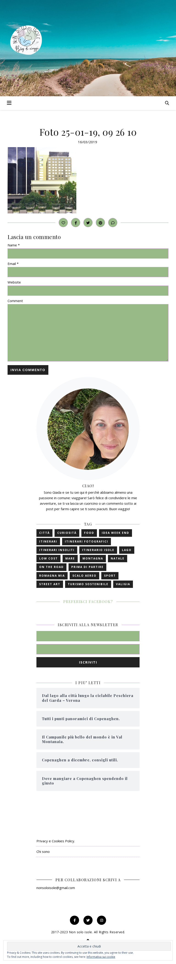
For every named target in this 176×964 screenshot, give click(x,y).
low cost (48, 558)
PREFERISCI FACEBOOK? (88, 601)
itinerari (48, 541)
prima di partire (87, 567)
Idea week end (115, 533)
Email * (13, 263)
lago (127, 550)
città (44, 533)
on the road (51, 567)
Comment (15, 300)
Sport (110, 576)
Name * (14, 245)
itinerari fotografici (86, 541)
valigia (123, 584)
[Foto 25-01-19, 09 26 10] (88, 180)
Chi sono (43, 851)
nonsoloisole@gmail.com (55, 887)
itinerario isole (98, 550)
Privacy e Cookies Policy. (55, 841)
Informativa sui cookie (101, 957)
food (89, 533)
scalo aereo (84, 576)
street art (49, 584)
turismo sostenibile (88, 584)
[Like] (63, 222)
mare (70, 558)
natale (117, 558)
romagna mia (52, 576)
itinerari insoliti (56, 550)
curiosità (67, 533)
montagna (92, 558)
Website (14, 282)
